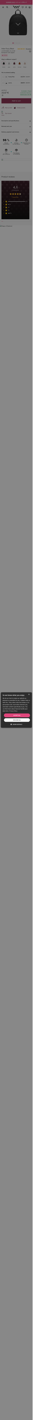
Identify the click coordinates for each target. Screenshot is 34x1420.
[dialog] (16, 710)
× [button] (29, 694)
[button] (16, 724)
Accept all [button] (16, 715)
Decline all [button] (17, 720)
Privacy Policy (13, 711)
